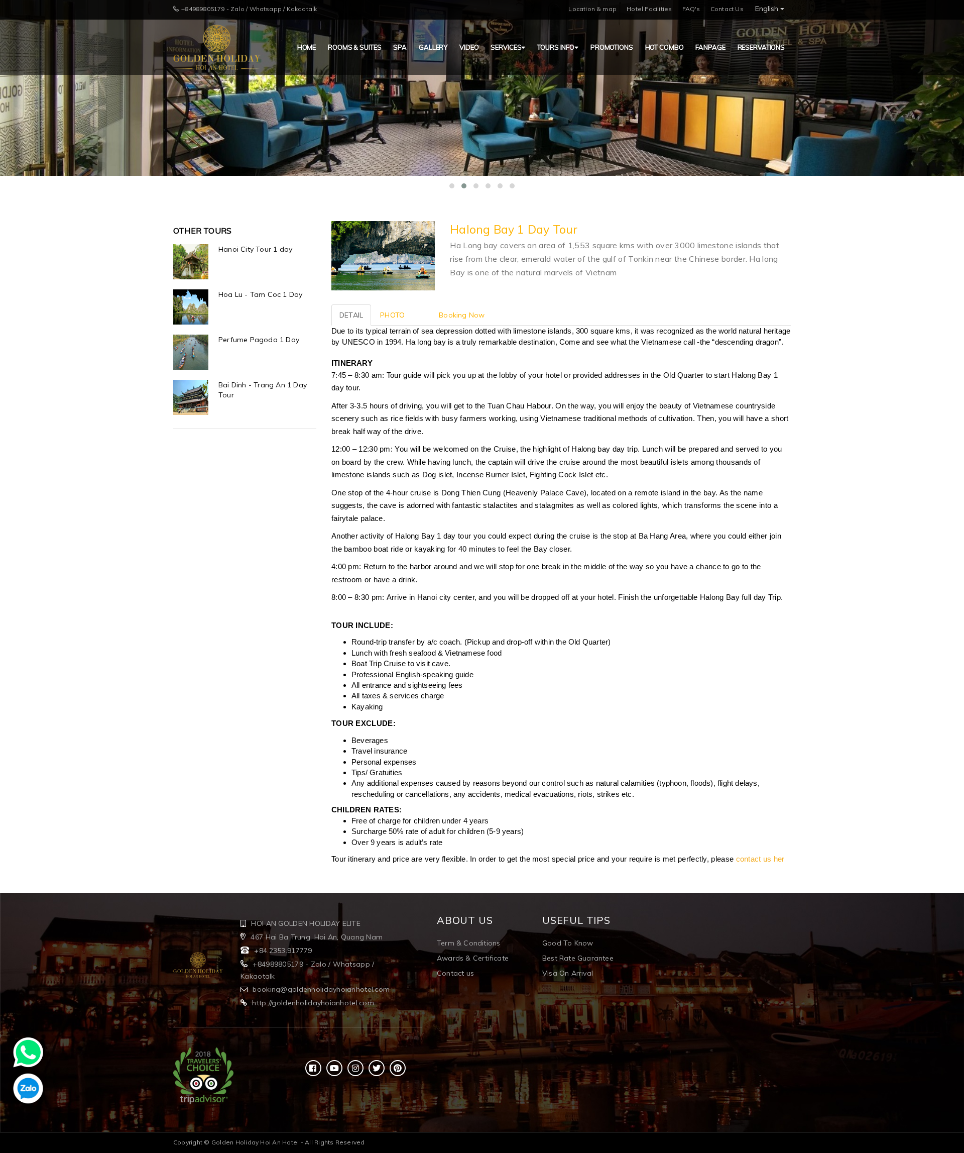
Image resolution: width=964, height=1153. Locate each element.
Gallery (433, 47)
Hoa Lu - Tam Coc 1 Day (260, 294)
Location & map (592, 9)
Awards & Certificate (473, 958)
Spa (400, 47)
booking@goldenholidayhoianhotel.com (321, 989)
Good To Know (567, 943)
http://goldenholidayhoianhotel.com (313, 1002)
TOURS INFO (555, 47)
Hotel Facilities (649, 9)
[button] (452, 186)
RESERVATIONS (761, 47)
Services (506, 47)
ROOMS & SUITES (354, 47)
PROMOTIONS (611, 47)
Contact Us (727, 9)
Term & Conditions (468, 943)
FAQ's (691, 9)
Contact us (455, 973)
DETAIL (351, 315)
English (767, 8)
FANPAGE (710, 47)
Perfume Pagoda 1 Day (258, 339)
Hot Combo (664, 47)
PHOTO (392, 315)
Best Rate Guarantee (578, 958)
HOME (306, 47)
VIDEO (468, 47)
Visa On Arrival (567, 973)
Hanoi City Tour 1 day (255, 249)
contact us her (760, 859)
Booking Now (462, 315)
